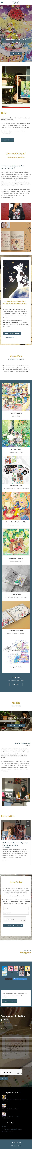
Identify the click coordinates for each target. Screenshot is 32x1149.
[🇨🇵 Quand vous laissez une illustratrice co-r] (21, 973)
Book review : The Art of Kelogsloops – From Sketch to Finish (16, 844)
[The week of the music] (16, 619)
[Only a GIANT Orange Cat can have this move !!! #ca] (4, 968)
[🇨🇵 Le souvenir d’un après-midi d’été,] (4, 973)
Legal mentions (8, 1131)
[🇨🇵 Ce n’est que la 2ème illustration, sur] (27, 968)
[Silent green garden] (16, 438)
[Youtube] (20, 1142)
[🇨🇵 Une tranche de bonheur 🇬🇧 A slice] (16, 968)
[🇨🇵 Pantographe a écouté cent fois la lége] (27, 973)
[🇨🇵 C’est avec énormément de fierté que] (10, 973)
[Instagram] (15, 1142)
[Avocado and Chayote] (16, 546)
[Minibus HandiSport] (16, 474)
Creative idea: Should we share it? (10, 1116)
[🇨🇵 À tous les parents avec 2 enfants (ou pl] (16, 973)
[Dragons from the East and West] (16, 510)
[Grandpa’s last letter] (16, 655)
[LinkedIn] (17, 1142)
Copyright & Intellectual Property (13, 1129)
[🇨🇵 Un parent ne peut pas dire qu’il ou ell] (21, 968)
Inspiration (7, 847)
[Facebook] (12, 1142)
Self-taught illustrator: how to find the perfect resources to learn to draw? (15, 1100)
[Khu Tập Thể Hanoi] (16, 401)
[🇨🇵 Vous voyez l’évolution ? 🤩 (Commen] (10, 968)
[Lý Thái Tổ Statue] (16, 583)
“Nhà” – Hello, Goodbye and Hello (10, 1108)
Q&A (5, 1126)
